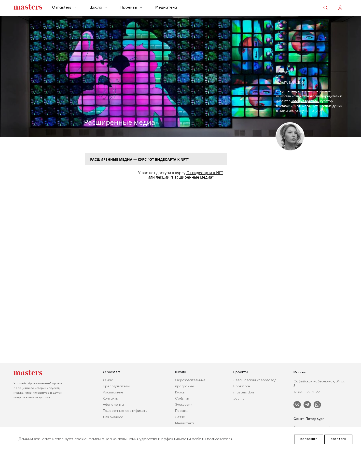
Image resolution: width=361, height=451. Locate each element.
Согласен (338, 439)
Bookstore (241, 386)
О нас (108, 380)
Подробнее (308, 439)
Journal (239, 398)
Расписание (113, 392)
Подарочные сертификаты (125, 411)
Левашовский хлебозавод (254, 380)
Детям (180, 417)
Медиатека (166, 7)
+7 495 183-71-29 (306, 392)
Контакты (110, 398)
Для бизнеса (113, 417)
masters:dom (244, 392)
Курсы (180, 392)
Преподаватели (116, 386)
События (182, 398)
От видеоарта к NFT (168, 159)
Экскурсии (184, 404)
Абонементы (113, 404)
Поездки (182, 411)
